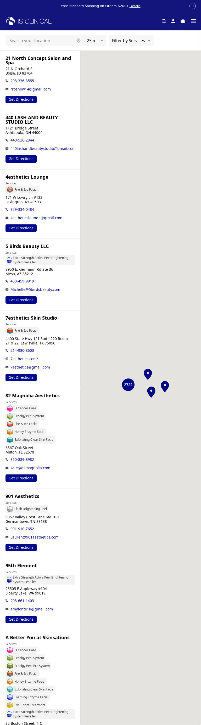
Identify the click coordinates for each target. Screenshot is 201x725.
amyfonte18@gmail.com (31, 609)
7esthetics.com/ (24, 358)
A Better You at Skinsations (37, 637)
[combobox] (39, 40)
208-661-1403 (22, 600)
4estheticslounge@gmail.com (36, 217)
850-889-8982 (22, 459)
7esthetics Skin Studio (31, 318)
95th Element (21, 565)
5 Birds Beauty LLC (27, 246)
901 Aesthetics (22, 496)
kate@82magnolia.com (30, 467)
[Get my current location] (78, 40)
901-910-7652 (22, 528)
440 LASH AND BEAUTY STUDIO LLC (31, 119)
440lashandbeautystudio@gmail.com (43, 148)
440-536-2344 (22, 140)
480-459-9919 (22, 281)
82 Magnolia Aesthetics (32, 395)
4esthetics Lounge (26, 177)
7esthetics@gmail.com (30, 367)
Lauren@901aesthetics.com (34, 537)
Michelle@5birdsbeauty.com (35, 289)
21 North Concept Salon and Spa (38, 60)
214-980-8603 (22, 350)
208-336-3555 (22, 80)
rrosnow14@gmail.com (30, 89)
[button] (148, 374)
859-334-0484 (22, 209)
